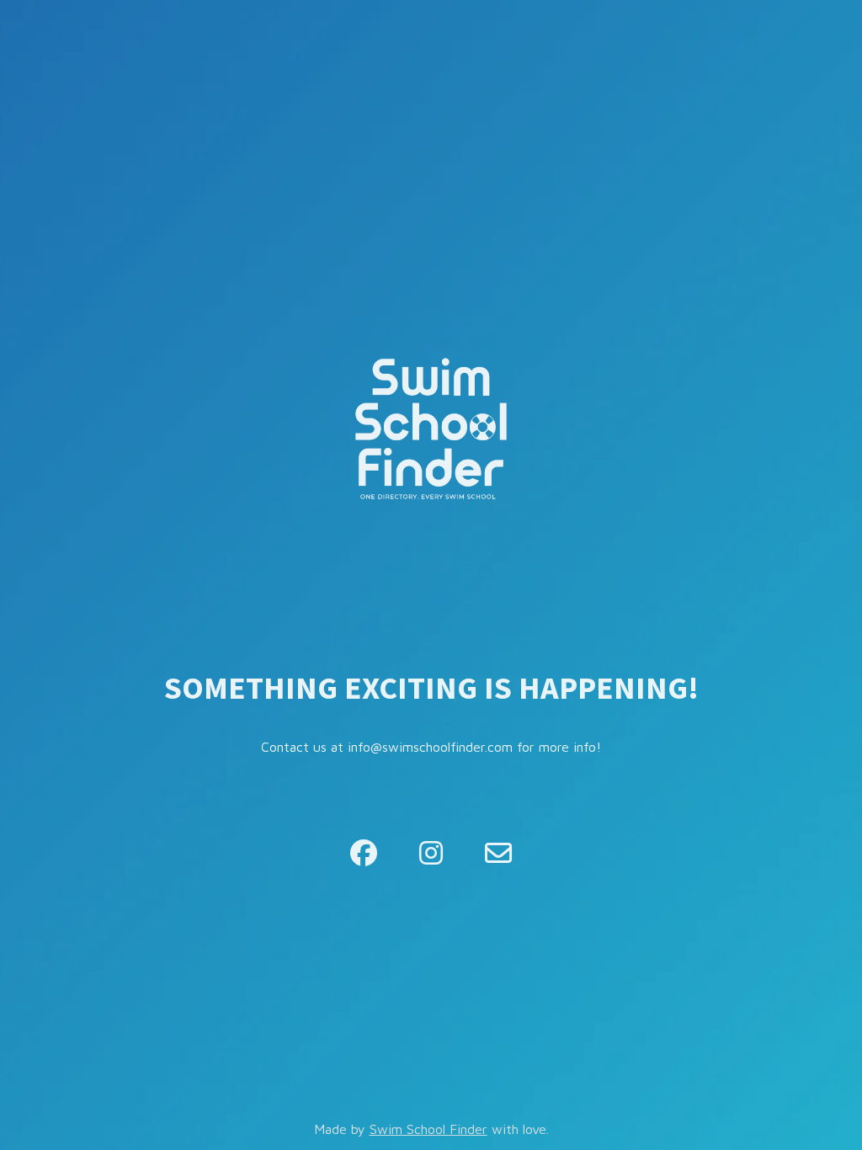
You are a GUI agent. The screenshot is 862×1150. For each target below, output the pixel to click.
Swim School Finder (428, 1129)
